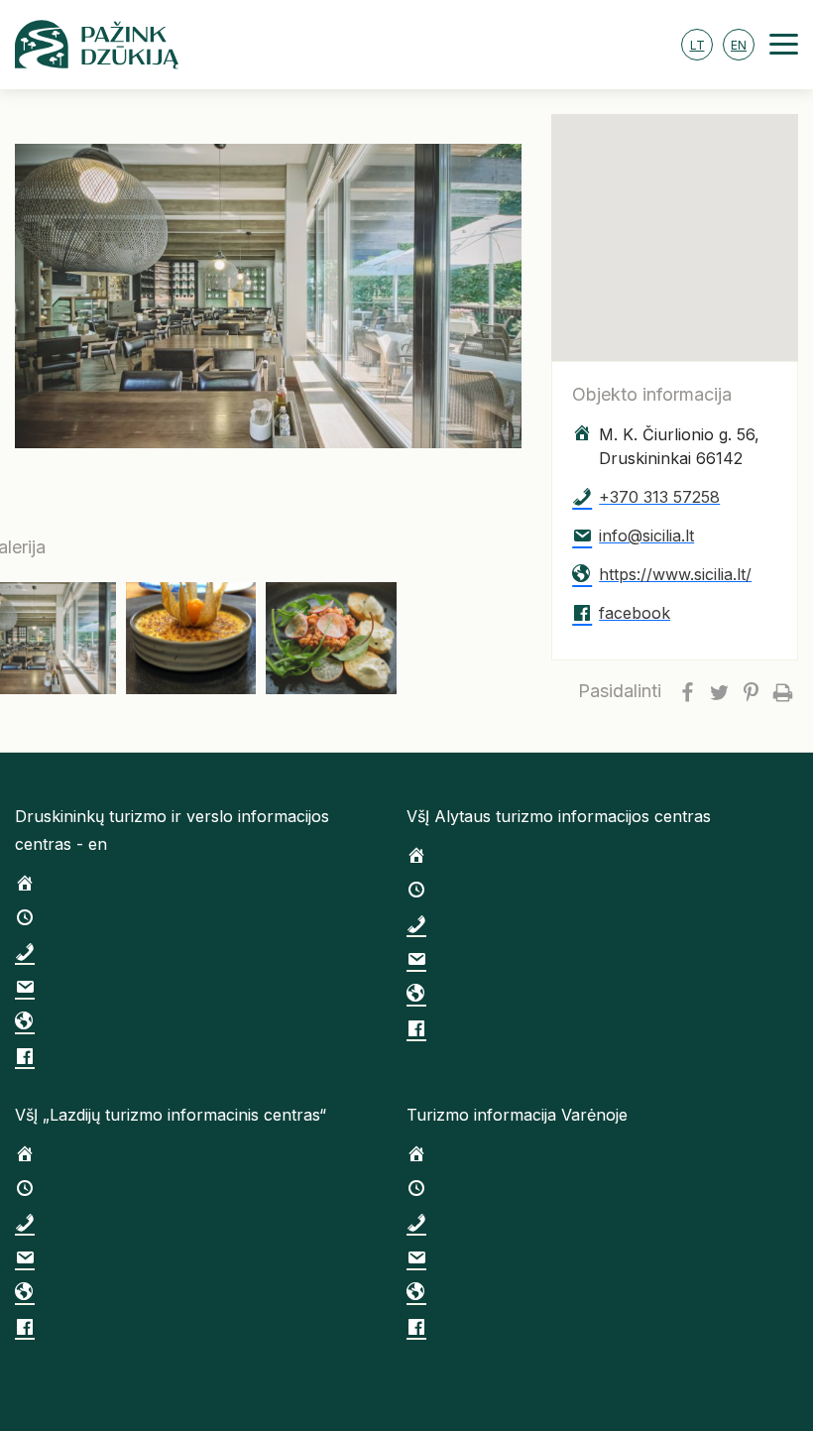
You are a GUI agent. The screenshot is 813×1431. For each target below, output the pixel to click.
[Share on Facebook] (687, 691)
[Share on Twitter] (719, 691)
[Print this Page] (782, 691)
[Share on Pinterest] (750, 691)
